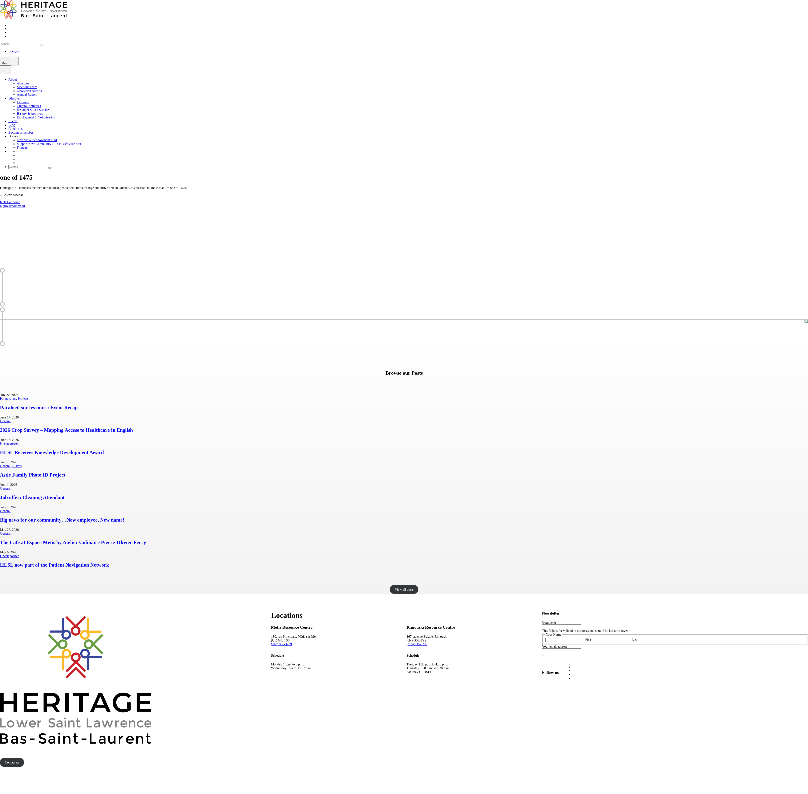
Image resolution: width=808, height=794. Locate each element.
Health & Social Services (33, 110)
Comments (549, 622)
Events (12, 121)
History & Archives (30, 113)
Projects (23, 398)
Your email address (554, 646)
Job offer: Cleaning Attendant (32, 497)
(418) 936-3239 (281, 644)
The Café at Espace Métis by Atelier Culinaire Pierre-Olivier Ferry (73, 542)
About (12, 79)
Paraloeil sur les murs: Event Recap (39, 407)
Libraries (23, 102)
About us (23, 83)
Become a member (20, 132)
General (5, 421)
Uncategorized (9, 443)
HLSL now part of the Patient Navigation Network (54, 565)
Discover (14, 98)
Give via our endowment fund (37, 140)
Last (634, 639)
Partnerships (8, 398)
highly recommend (12, 206)
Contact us (15, 128)
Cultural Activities (29, 106)
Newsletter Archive (30, 91)
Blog (11, 125)
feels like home (10, 202)
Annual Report (27, 94)
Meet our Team (27, 87)
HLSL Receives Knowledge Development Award (52, 452)
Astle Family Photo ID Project (32, 475)
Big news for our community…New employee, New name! (62, 520)
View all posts (404, 589)
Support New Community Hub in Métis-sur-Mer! (49, 144)
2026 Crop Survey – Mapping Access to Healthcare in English (66, 430)
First (588, 639)
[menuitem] (14, 51)
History (17, 466)
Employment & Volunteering (36, 117)
